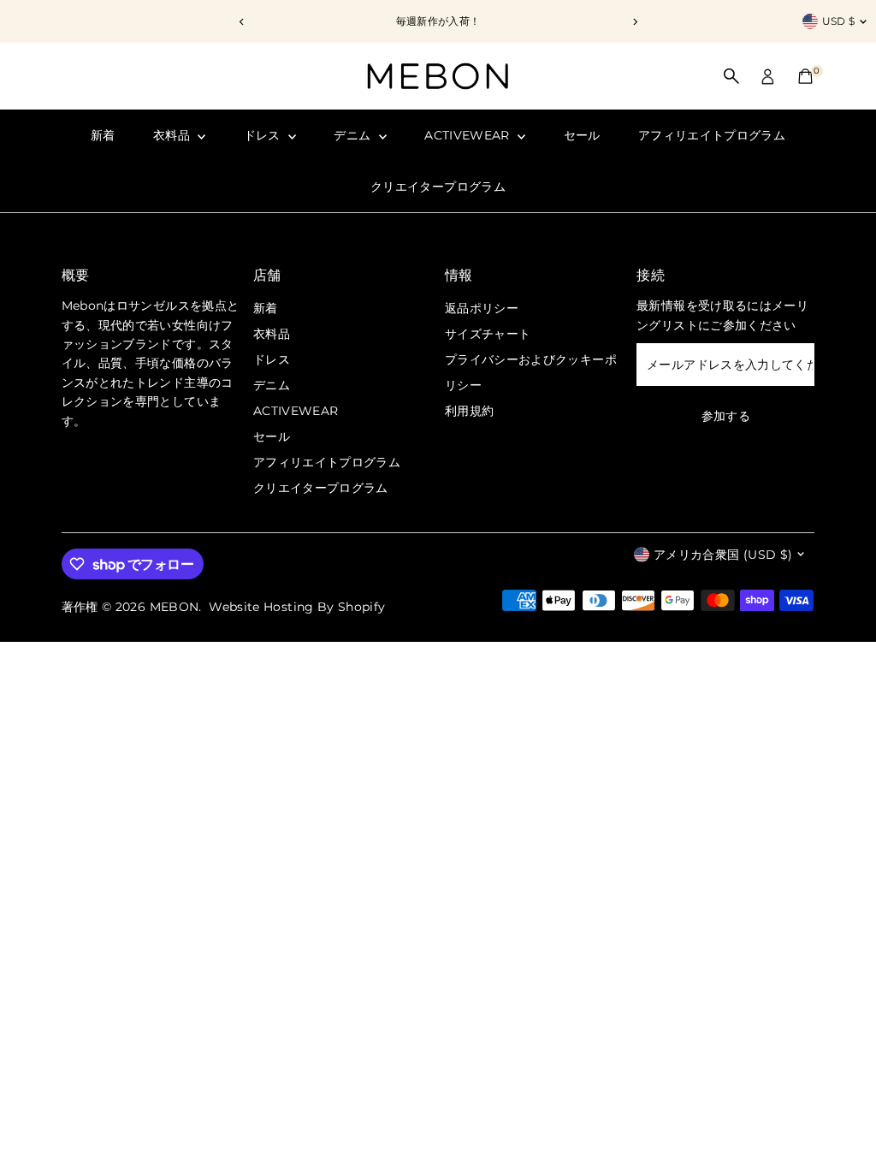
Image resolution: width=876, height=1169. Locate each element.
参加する (725, 416)
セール (582, 135)
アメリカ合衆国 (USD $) (723, 554)
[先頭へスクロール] (842, 1122)
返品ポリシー (481, 308)
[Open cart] (805, 76)
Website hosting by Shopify (297, 606)
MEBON (174, 606)
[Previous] (241, 22)
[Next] (634, 22)
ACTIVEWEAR (468, 135)
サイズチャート (487, 333)
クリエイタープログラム (438, 186)
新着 (103, 135)
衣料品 (173, 135)
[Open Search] (731, 76)
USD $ (838, 21)
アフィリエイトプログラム (711, 135)
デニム (354, 135)
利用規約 (469, 410)
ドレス (264, 135)
